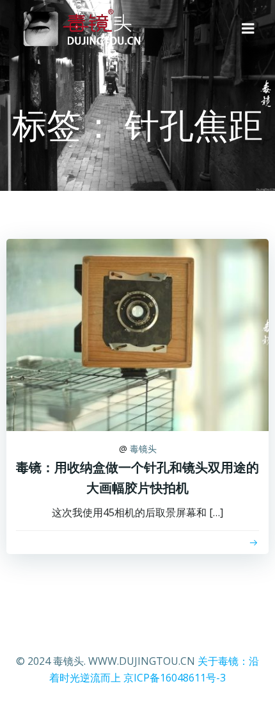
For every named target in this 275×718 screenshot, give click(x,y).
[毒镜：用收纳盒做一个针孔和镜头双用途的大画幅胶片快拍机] (137, 334)
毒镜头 (143, 449)
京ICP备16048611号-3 (174, 678)
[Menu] (248, 29)
